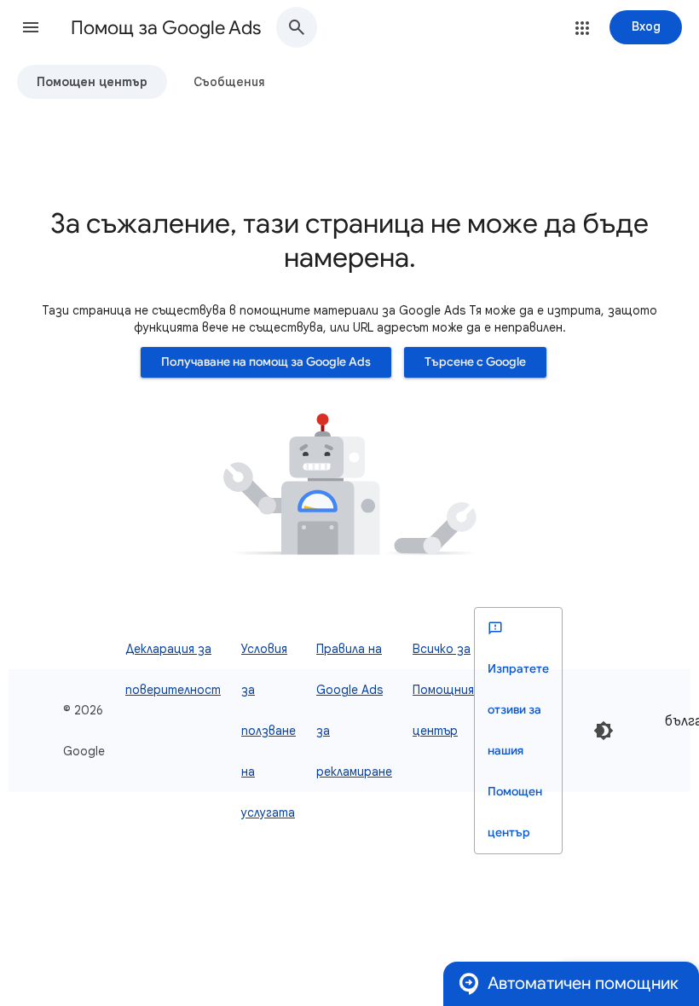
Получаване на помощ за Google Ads (266, 362)
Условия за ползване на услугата (268, 730)
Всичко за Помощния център (443, 689)
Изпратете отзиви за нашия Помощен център (518, 751)
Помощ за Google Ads (166, 27)
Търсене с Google (475, 362)
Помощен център (92, 82)
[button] (30, 27)
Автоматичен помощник (583, 983)
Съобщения (229, 82)
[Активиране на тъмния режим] (603, 730)
